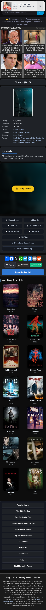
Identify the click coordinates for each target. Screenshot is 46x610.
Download (24, 265)
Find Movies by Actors (23, 566)
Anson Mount (25, 138)
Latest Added (23, 554)
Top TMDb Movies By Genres (23, 523)
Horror (15, 129)
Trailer (12, 265)
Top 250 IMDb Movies (23, 529)
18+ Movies (23, 542)
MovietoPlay (35, 226)
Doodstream (13, 220)
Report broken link (23, 272)
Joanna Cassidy (25, 140)
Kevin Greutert (18, 135)
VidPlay (24, 237)
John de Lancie (30, 143)
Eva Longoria (36, 140)
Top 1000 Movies (23, 511)
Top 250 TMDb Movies (23, 535)
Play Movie (25, 188)
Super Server (13, 231)
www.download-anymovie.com (24, 22)
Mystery (21, 129)
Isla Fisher (16, 138)
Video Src (35, 220)
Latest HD (23, 548)
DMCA (14, 578)
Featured (23, 560)
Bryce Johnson (18, 143)
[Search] (40, 12)
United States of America (21, 132)
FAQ (8, 578)
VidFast (13, 226)
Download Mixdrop (24, 249)
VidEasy (35, 231)
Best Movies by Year (23, 517)
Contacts (36, 578)
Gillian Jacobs (36, 138)
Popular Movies (23, 505)
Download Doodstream (24, 243)
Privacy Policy (25, 578)
